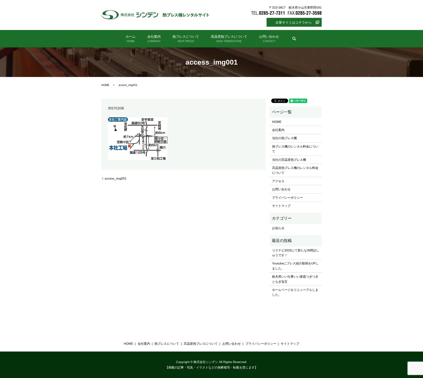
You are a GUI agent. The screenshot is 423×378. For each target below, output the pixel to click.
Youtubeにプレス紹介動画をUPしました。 (295, 266)
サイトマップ (281, 206)
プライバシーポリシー (287, 197)
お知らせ (278, 228)
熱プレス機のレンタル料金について (295, 149)
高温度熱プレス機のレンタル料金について (295, 170)
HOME (105, 85)
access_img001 (115, 178)
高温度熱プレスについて (229, 39)
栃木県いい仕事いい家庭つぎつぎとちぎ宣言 (295, 279)
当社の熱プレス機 (284, 138)
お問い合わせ (269, 39)
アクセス (278, 181)
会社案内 (154, 39)
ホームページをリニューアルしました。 (295, 292)
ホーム (130, 39)
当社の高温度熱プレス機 (289, 159)
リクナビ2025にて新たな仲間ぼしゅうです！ (295, 253)
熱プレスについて (186, 39)
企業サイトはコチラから (293, 22)
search (294, 38)
